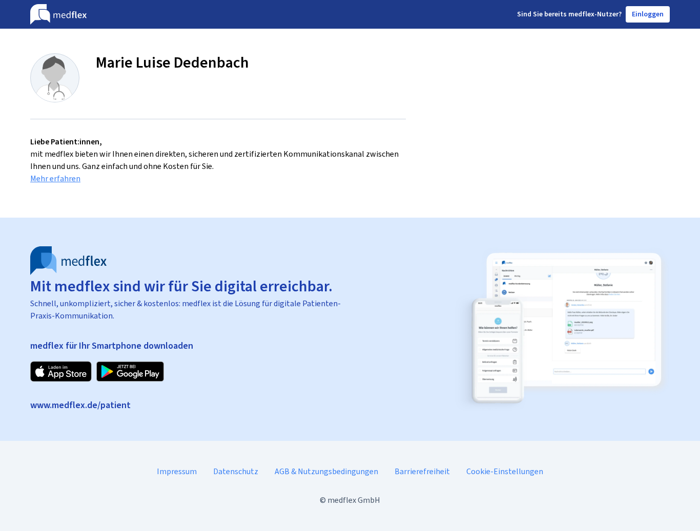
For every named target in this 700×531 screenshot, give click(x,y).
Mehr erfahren (55, 178)
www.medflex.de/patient (80, 405)
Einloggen (648, 14)
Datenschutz (235, 471)
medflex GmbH (353, 500)
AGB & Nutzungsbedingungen (326, 471)
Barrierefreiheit (422, 471)
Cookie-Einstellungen (504, 471)
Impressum (177, 471)
